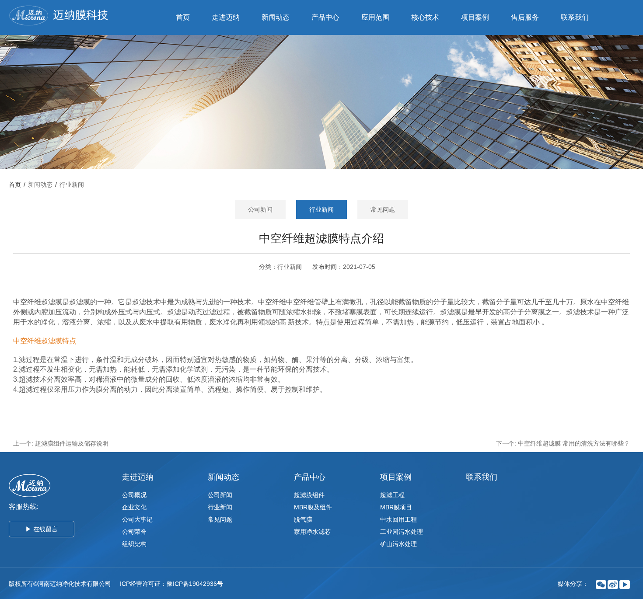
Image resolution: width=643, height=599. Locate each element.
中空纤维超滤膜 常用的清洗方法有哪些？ (574, 443)
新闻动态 (276, 17)
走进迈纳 (226, 17)
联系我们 (575, 17)
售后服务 (525, 17)
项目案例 (475, 17)
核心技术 (425, 17)
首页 (183, 17)
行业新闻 (71, 184)
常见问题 (382, 209)
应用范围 (375, 17)
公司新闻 (260, 209)
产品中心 (325, 17)
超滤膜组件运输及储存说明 (71, 443)
